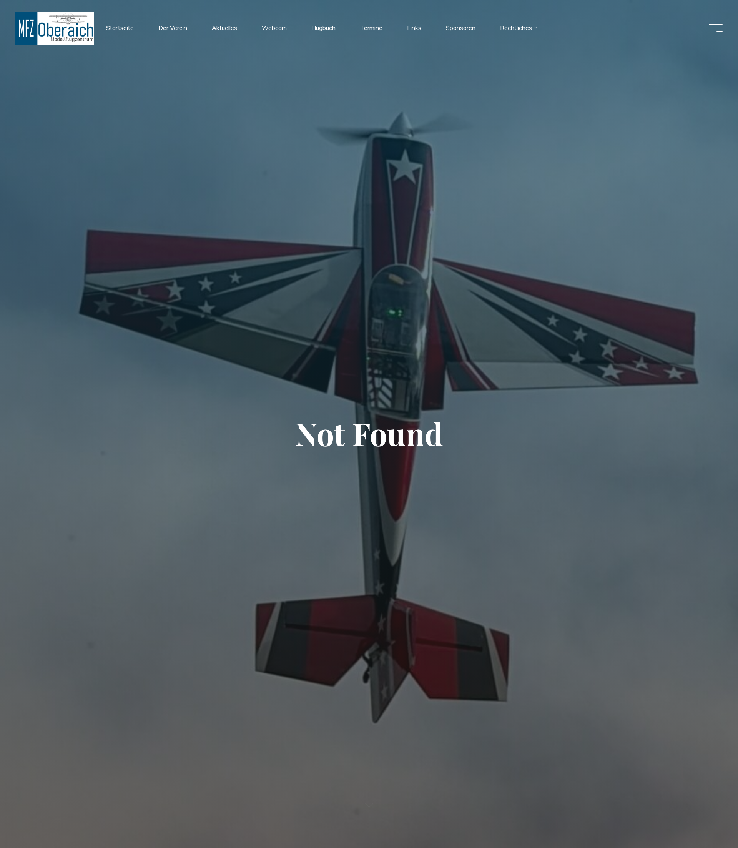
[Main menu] (716, 28)
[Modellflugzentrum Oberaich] (54, 28)
